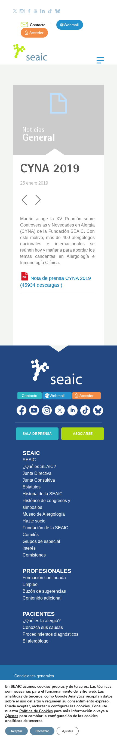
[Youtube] (35, 11)
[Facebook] (29, 11)
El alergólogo (35, 641)
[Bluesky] (57, 11)
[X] (60, 410)
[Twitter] (15, 11)
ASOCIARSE (83, 434)
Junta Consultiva (39, 480)
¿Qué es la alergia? (42, 620)
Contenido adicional (42, 598)
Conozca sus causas (43, 627)
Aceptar (16, 731)
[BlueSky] (98, 410)
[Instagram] (22, 11)
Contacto (37, 25)
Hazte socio (34, 521)
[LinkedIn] (42, 11)
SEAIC (29, 459)
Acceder (36, 32)
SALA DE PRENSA (37, 434)
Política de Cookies (36, 711)
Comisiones (34, 555)
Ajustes (67, 731)
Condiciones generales (34, 675)
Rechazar (42, 731)
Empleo (30, 584)
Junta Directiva (37, 473)
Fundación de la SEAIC (45, 527)
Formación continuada (44, 577)
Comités (31, 534)
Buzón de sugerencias (44, 591)
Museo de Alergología (44, 514)
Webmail (71, 25)
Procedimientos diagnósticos (50, 634)
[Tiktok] (50, 11)
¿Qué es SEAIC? (39, 466)
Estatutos (32, 487)
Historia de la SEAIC (43, 493)
